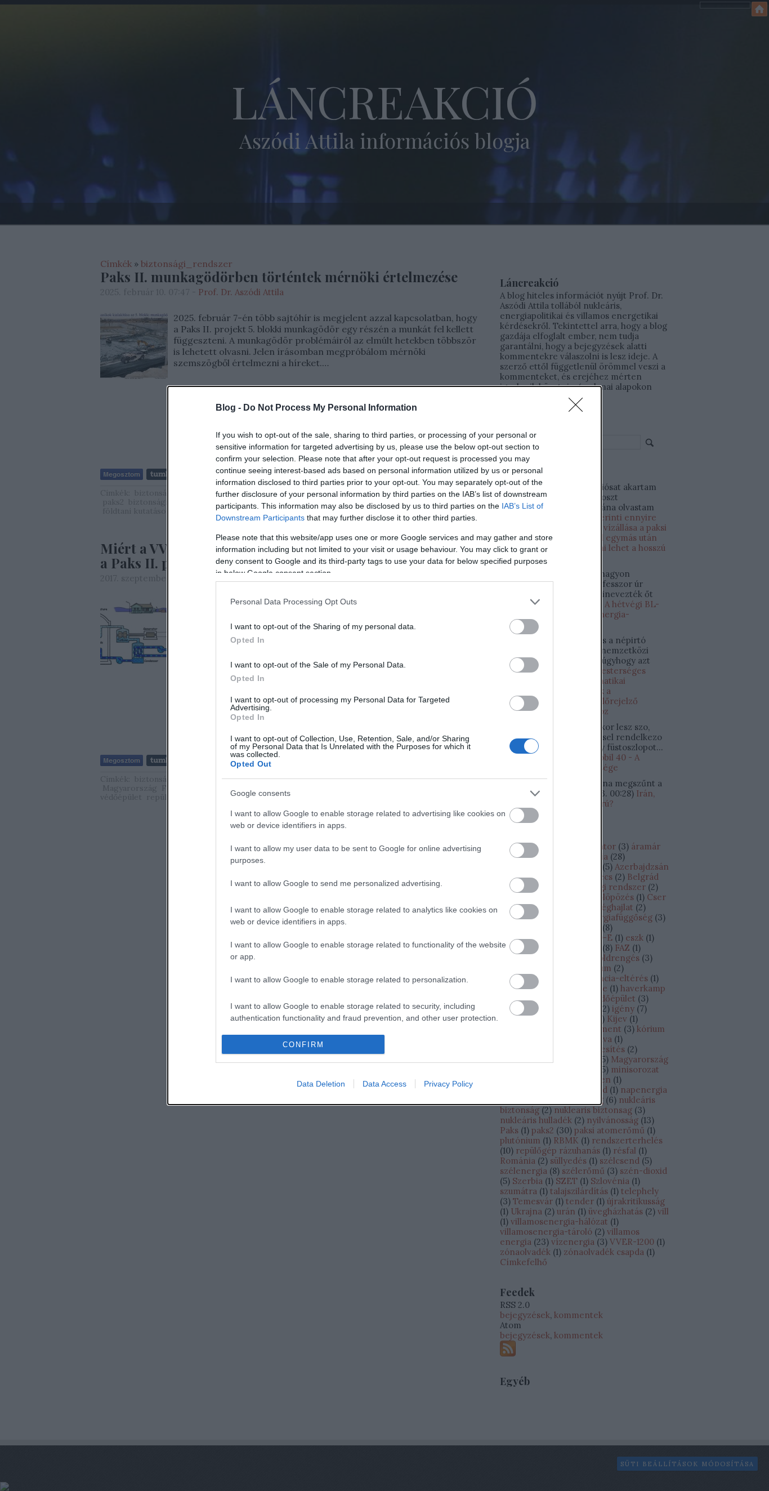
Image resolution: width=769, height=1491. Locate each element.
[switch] (524, 626)
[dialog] (384, 745)
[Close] (579, 408)
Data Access (384, 1083)
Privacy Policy (448, 1083)
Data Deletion (321, 1083)
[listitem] (384, 602)
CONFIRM (303, 1044)
